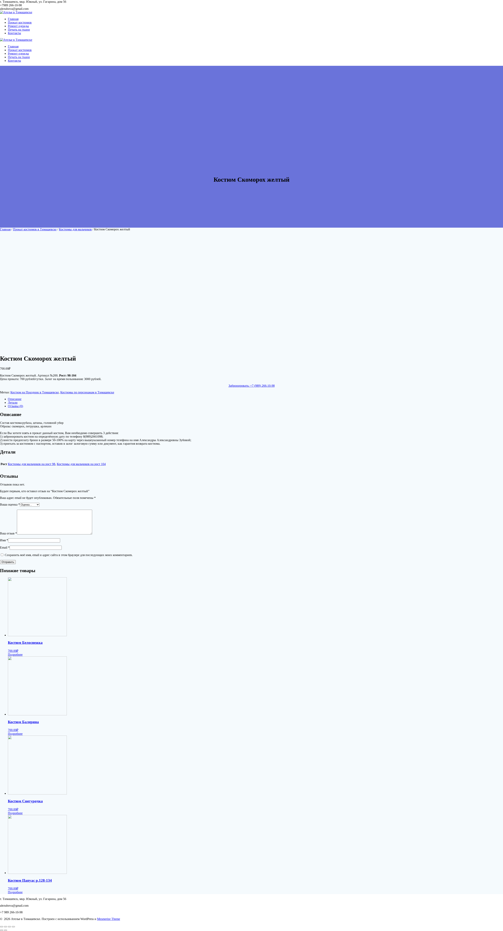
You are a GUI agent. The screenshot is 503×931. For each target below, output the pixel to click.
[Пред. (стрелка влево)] (1, 930)
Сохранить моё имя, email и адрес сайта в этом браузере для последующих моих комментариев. (69, 555)
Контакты (14, 33)
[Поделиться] (5, 926)
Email (5, 547)
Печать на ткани (19, 29)
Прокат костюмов (20, 22)
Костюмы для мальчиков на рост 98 (31, 464)
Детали (12, 402)
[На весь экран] (9, 926)
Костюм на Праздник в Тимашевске (34, 392)
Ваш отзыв (8, 533)
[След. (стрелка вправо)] (5, 930)
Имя (4, 540)
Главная (13, 19)
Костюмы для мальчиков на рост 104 (81, 464)
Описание (14, 399)
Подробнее (15, 654)
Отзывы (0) (15, 406)
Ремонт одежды (18, 26)
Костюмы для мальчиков (75, 229)
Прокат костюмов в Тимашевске (35, 229)
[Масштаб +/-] (13, 926)
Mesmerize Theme (108, 919)
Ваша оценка (10, 504)
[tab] (255, 399)
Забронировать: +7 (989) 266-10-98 (252, 385)
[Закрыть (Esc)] (1, 926)
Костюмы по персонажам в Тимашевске (87, 392)
